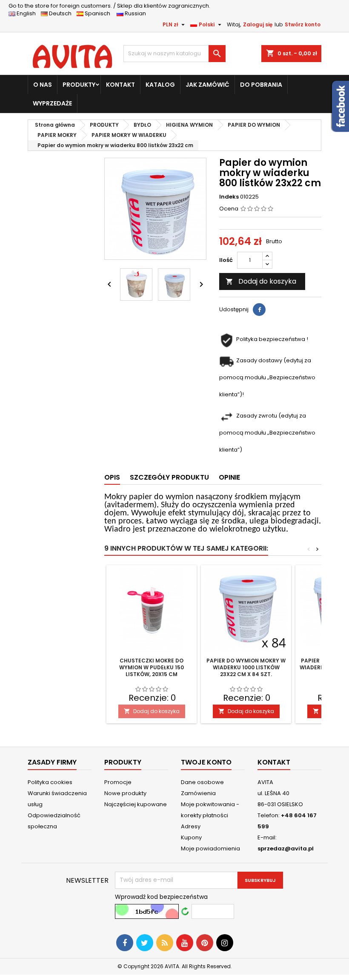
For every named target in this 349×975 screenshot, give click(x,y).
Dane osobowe (202, 782)
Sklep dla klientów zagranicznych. (109, 6)
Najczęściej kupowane (135, 804)
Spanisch (99, 13)
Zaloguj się (257, 24)
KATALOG (160, 84)
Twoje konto (206, 762)
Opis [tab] (112, 477)
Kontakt (273, 762)
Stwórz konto (302, 24)
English (28, 13)
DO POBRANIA (261, 84)
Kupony (191, 837)
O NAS (42, 84)
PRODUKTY (79, 84)
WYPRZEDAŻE (52, 103)
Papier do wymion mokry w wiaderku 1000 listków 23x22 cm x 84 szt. (246, 667)
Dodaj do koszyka (261, 281)
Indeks (229, 197)
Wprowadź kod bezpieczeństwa (161, 897)
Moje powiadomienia (210, 848)
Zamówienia (198, 793)
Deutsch (61, 13)
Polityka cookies (50, 782)
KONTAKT (120, 84)
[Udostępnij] (259, 309)
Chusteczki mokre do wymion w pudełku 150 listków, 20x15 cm (151, 667)
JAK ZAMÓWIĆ (207, 84)
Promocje (118, 782)
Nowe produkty (125, 793)
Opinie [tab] (229, 477)
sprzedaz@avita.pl (285, 848)
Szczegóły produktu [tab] (169, 477)
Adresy (190, 826)
